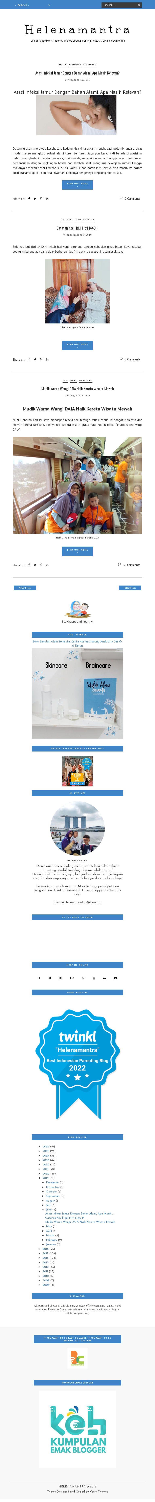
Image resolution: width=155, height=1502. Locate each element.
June (49, 1209)
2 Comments (132, 198)
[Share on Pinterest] (41, 198)
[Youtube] (94, 978)
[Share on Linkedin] (47, 198)
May (49, 1226)
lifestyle (88, 219)
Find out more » (77, 185)
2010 (46, 1276)
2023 (46, 1160)
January (51, 1244)
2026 (46, 1146)
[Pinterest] (83, 978)
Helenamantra (79, 29)
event (73, 380)
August (51, 1200)
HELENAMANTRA (73, 1486)
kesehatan (75, 64)
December (53, 1182)
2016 (46, 1258)
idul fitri (66, 219)
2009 (46, 1280)
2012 (46, 1267)
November (53, 1187)
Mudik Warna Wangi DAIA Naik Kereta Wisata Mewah (77, 388)
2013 (46, 1262)
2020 (46, 1173)
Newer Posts (25, 588)
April (49, 1231)
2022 (46, 1164)
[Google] (72, 978)
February (52, 1240)
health (63, 64)
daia (65, 380)
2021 (46, 1169)
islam (78, 219)
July (48, 1205)
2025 (46, 1151)
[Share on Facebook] (29, 198)
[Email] (115, 978)
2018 (46, 1249)
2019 (46, 1178)
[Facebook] (39, 978)
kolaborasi (90, 64)
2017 (46, 1253)
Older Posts (130, 588)
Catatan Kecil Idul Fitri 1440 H (77, 228)
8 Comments (132, 359)
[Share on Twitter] (35, 198)
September (53, 1196)
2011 (46, 1271)
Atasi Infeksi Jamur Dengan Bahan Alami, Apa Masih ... (79, 1213)
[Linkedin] (104, 978)
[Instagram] (61, 978)
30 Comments (131, 565)
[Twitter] (50, 978)
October (52, 1191)
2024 (46, 1155)
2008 (46, 1285)
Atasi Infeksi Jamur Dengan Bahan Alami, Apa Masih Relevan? (77, 73)
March (50, 1235)
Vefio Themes (99, 1491)
